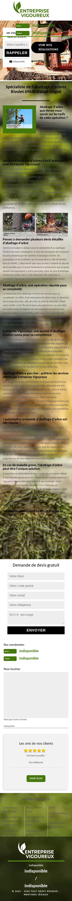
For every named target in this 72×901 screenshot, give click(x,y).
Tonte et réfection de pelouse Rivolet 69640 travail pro (12, 821)
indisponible (43, 26)
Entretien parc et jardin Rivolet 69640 (35, 821)
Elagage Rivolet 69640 (34, 809)
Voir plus (36, 778)
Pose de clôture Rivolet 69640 (11, 832)
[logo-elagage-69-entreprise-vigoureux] (31, 10)
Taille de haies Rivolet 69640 (10, 809)
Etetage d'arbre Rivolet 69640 (57, 825)
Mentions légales (36, 895)
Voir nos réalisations (48, 47)
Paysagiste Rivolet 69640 (58, 815)
